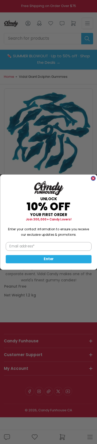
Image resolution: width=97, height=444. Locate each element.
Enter (49, 259)
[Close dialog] (93, 178)
